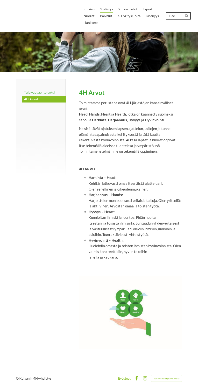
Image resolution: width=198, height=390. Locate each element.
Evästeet (124, 378)
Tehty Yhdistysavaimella (166, 378)
